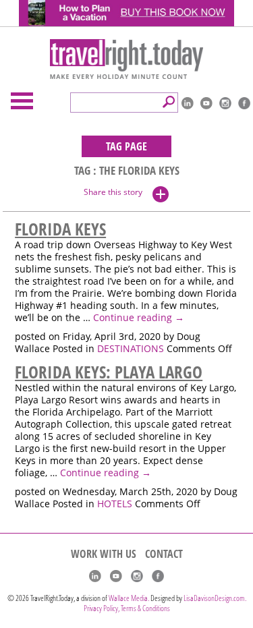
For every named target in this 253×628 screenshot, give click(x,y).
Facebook (244, 103)
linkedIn (187, 103)
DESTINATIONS (130, 348)
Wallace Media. (129, 598)
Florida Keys (60, 229)
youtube (206, 103)
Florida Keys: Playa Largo (108, 372)
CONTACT (164, 553)
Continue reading (138, 317)
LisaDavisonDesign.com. (215, 598)
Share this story (113, 192)
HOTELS (114, 504)
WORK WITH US (103, 553)
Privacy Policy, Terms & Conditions (127, 608)
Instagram (225, 103)
